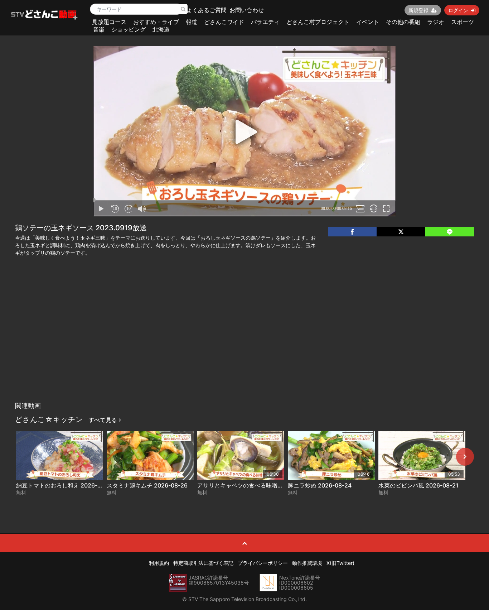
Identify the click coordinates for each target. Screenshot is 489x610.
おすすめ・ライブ (156, 21)
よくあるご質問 (207, 10)
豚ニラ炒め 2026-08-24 (320, 485)
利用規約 (159, 563)
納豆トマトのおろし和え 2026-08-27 (65, 485)
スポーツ (462, 21)
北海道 (161, 29)
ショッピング (128, 29)
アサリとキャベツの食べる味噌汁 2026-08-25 (257, 485)
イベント (367, 21)
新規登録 (418, 10)
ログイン (458, 10)
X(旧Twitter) (340, 563)
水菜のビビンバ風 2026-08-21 (418, 485)
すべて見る (103, 420)
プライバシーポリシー (263, 563)
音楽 (99, 29)
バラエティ (265, 21)
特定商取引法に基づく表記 (203, 563)
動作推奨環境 (307, 563)
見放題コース (109, 21)
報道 (191, 21)
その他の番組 (403, 21)
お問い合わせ (246, 10)
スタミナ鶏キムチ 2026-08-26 (147, 485)
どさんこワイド (224, 21)
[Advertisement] (244, 344)
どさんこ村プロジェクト (317, 21)
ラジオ (435, 21)
